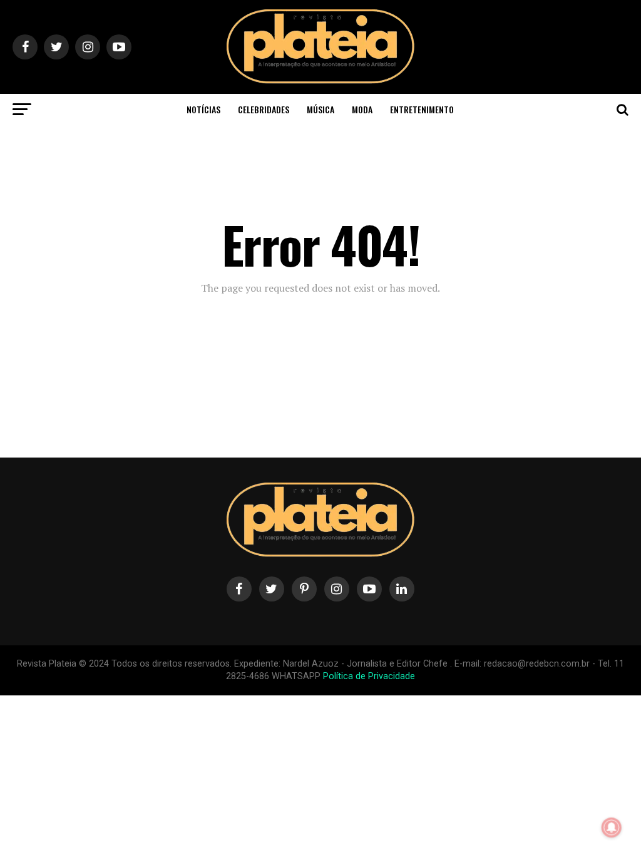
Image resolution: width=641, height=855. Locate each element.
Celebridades (263, 109)
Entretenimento (422, 109)
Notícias (203, 109)
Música (320, 109)
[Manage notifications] (612, 827)
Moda (362, 109)
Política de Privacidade (369, 676)
